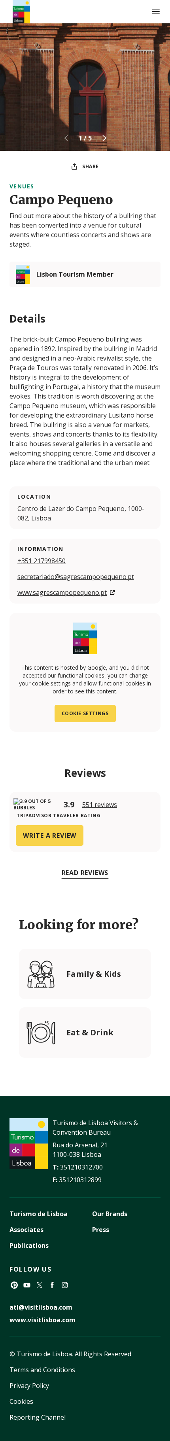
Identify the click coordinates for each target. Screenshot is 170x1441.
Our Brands (109, 1213)
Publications (29, 1245)
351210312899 (80, 1179)
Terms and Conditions (42, 1369)
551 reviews (99, 804)
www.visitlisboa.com (42, 1320)
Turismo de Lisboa (38, 1213)
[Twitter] (39, 1285)
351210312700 (81, 1167)
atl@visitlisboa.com (40, 1307)
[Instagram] (65, 1285)
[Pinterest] (14, 1285)
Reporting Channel (37, 1417)
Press (100, 1229)
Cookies (21, 1401)
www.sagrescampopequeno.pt (62, 592)
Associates (26, 1229)
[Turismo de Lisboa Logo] (21, 11)
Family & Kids (93, 973)
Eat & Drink (89, 1032)
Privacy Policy (29, 1385)
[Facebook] (52, 1285)
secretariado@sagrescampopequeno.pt (75, 576)
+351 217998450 (41, 560)
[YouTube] (27, 1285)
